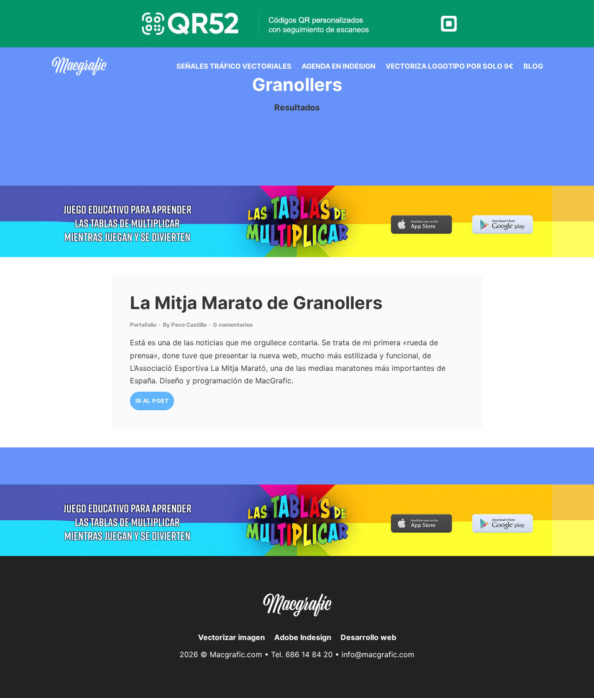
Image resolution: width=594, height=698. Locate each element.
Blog (533, 66)
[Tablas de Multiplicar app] (297, 221)
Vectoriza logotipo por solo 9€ (449, 66)
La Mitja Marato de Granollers (256, 302)
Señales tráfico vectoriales (233, 66)
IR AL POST (152, 400)
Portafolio (143, 324)
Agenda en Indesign (338, 66)
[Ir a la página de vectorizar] (79, 66)
